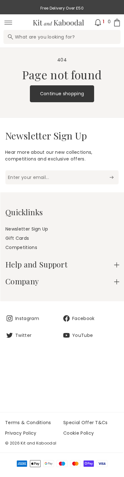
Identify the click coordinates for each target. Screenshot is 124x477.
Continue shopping (62, 93)
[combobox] (62, 37)
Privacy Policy (20, 433)
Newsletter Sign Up (26, 229)
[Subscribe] (111, 177)
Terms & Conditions (28, 422)
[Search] (10, 36)
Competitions (21, 247)
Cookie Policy (78, 433)
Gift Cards (17, 238)
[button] (62, 264)
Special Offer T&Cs (85, 422)
